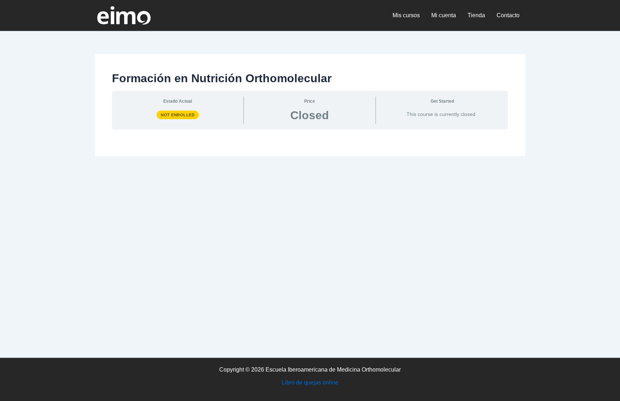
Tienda (476, 15)
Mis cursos (406, 15)
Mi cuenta (443, 15)
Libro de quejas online (310, 382)
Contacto (508, 15)
